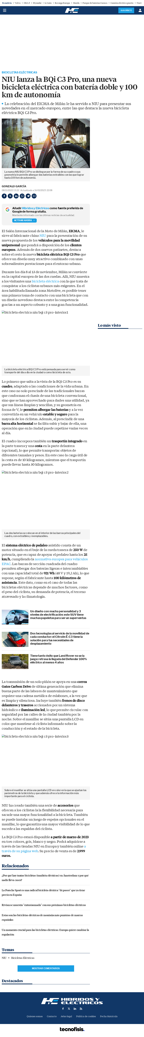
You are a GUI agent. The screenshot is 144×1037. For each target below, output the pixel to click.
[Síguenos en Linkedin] (75, 1009)
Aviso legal (66, 1016)
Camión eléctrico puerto (121, 3)
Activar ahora (23, 220)
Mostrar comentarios (46, 968)
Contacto (52, 1016)
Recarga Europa (62, 3)
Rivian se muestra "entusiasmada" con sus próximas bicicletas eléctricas (44, 905)
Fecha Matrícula (108, 1016)
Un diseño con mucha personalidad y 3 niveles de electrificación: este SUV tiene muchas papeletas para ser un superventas (58, 615)
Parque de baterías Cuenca (95, 3)
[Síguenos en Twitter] (69, 1009)
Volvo (18, 3)
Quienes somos (35, 1016)
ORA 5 (27, 3)
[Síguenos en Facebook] (63, 1009)
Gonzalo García (14, 186)
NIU (43, 236)
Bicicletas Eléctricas (19, 72)
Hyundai (37, 3)
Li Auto (48, 3)
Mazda (76, 3)
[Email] (34, 196)
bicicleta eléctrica (45, 281)
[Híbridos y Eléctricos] (72, 1001)
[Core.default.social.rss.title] (81, 1009)
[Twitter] (10, 196)
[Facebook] (4, 196)
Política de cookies (86, 1016)
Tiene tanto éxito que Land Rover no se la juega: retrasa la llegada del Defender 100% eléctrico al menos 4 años (58, 659)
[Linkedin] (16, 196)
